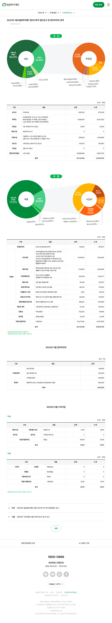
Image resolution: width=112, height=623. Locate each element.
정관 (51, 592)
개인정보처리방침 (70, 592)
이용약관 (59, 592)
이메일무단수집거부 (51, 595)
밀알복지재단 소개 (41, 592)
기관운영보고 (67, 13)
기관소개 (41, 13)
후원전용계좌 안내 (28, 543)
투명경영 (53, 13)
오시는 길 (64, 595)
